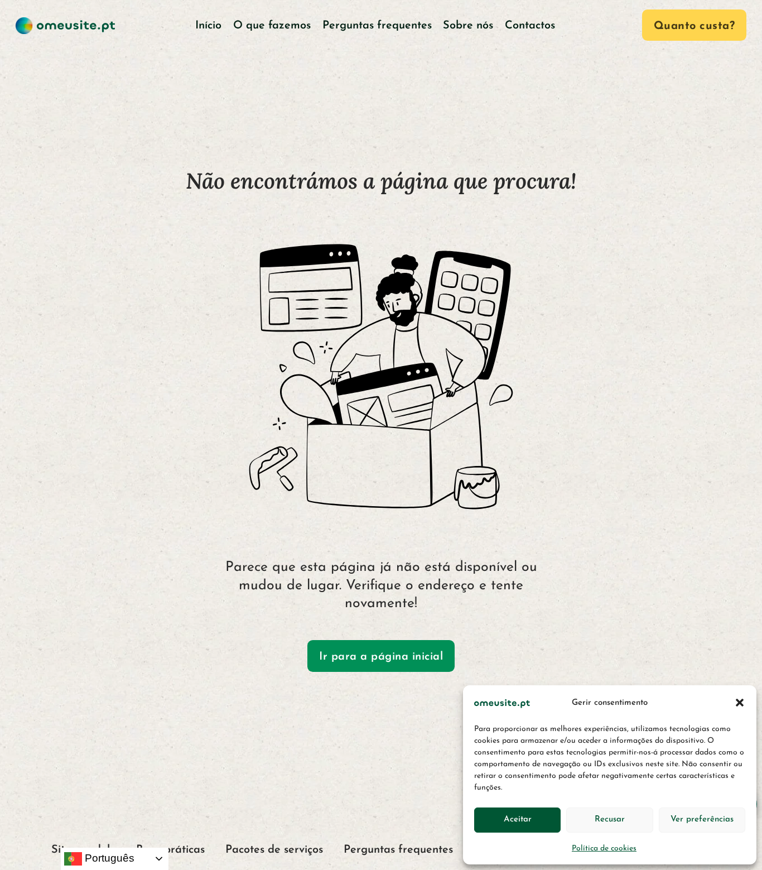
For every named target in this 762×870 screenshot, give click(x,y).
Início (208, 25)
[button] (739, 702)
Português (108, 858)
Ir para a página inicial (381, 656)
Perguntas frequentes (377, 25)
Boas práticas (170, 849)
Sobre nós (468, 25)
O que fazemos (272, 25)
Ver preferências (702, 819)
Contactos (530, 25)
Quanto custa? (694, 26)
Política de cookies (604, 848)
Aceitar (518, 819)
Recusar (610, 819)
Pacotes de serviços (274, 849)
